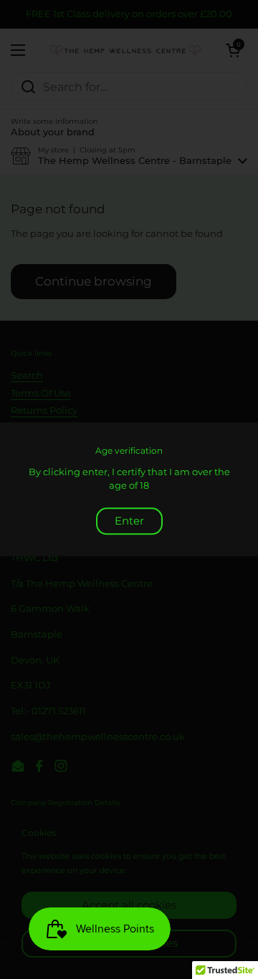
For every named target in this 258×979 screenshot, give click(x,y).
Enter (129, 520)
